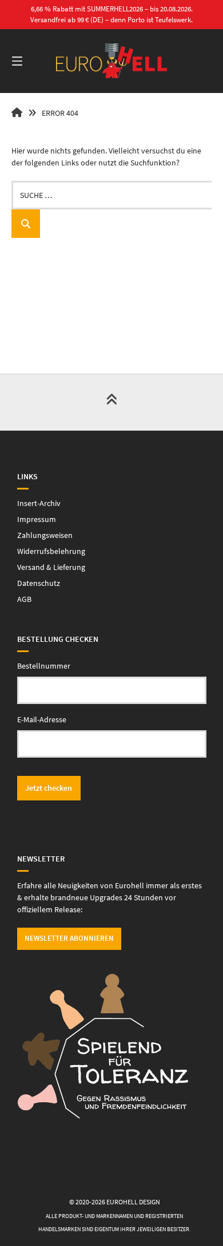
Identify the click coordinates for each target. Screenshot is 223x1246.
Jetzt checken (48, 788)
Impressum (36, 519)
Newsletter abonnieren (69, 938)
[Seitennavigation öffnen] (31, 61)
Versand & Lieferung (51, 567)
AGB (24, 599)
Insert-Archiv (39, 503)
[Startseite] (111, 61)
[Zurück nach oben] (111, 402)
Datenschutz (38, 583)
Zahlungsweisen (45, 535)
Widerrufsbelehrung (51, 551)
